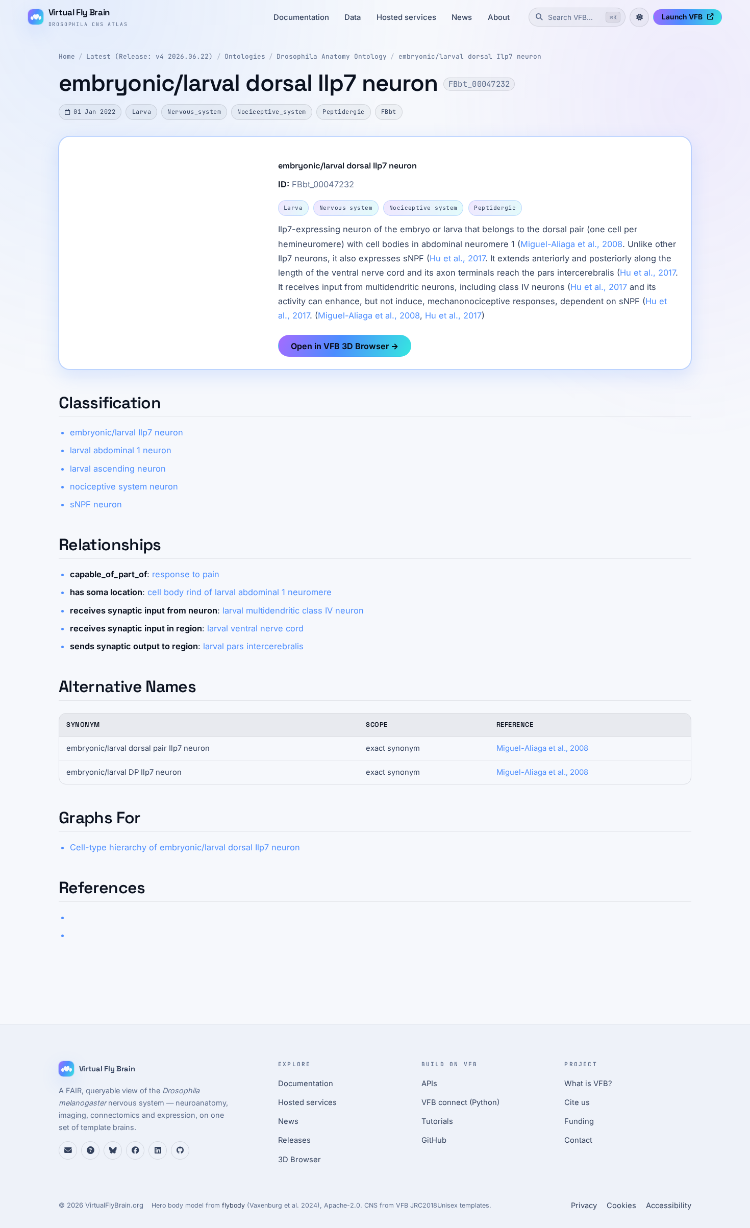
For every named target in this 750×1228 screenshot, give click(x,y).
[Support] (68, 1150)
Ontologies (244, 56)
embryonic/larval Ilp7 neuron (126, 432)
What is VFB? (588, 1083)
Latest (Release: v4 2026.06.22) (149, 56)
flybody (233, 1205)
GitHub (433, 1140)
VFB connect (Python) (460, 1102)
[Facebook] (135, 1150)
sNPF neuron (96, 504)
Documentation (301, 17)
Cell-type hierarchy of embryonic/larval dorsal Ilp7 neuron (185, 847)
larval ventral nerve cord (255, 628)
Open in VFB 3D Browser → (344, 346)
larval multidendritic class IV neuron (293, 610)
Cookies (621, 1205)
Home (67, 56)
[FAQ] (90, 1150)
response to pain (185, 574)
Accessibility (668, 1205)
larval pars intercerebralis (253, 646)
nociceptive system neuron (124, 486)
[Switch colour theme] (639, 17)
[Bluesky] (113, 1150)
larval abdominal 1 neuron (120, 450)
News (462, 17)
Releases (294, 1140)
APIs (429, 1083)
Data (352, 17)
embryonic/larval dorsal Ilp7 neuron (469, 56)
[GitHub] (180, 1150)
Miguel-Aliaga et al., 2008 (571, 244)
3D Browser (299, 1159)
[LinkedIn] (157, 1150)
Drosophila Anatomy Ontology (332, 56)
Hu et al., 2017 (457, 258)
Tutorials (437, 1121)
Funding (579, 1121)
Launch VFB (682, 17)
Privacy (584, 1205)
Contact (578, 1140)
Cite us (577, 1102)
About (499, 17)
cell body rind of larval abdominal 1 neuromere (239, 592)
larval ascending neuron (118, 468)
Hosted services (406, 17)
